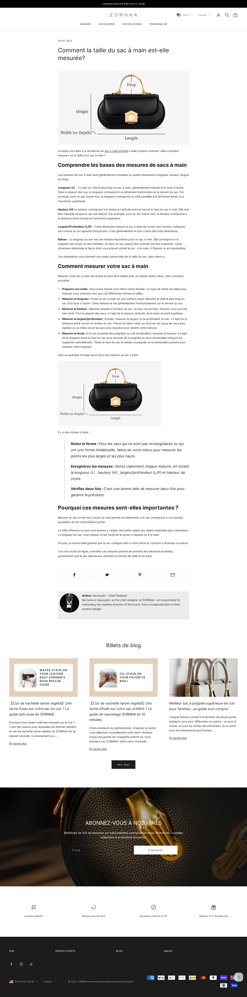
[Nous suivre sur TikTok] (31, 964)
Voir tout (123, 764)
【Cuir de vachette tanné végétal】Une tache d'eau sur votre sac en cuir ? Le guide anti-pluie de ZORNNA (40, 708)
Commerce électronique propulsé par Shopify (110, 981)
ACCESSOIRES (107, 24)
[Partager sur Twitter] (107, 575)
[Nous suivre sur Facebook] (11, 964)
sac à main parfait (116, 151)
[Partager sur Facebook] (74, 575)
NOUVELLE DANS (132, 24)
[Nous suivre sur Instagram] (21, 964)
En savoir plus (18, 743)
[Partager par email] (172, 575)
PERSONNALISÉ (158, 24)
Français (202, 15)
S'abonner (155, 850)
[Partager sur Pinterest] (140, 575)
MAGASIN (85, 24)
